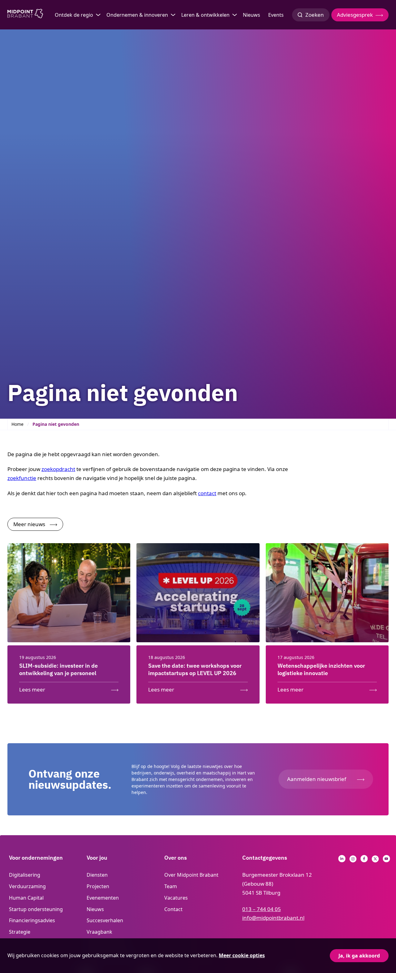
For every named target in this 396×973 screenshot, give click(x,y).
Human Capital (26, 897)
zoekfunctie (21, 478)
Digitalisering (24, 874)
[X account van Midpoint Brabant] (375, 860)
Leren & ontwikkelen (205, 14)
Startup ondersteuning (36, 909)
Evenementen (103, 897)
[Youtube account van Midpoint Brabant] (386, 860)
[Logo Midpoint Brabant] (25, 15)
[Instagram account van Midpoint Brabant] (353, 860)
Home (17, 424)
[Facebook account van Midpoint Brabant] (364, 860)
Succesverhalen (105, 920)
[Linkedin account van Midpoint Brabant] (342, 860)
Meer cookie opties (242, 955)
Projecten (98, 886)
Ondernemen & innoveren (137, 14)
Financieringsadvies (32, 920)
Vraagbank (99, 931)
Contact (173, 909)
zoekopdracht (58, 469)
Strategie (19, 931)
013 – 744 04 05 (261, 909)
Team (170, 886)
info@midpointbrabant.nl (273, 917)
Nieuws (251, 14)
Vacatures (176, 897)
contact (207, 493)
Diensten (97, 874)
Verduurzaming (27, 886)
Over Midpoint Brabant (191, 874)
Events (276, 14)
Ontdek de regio (74, 14)
